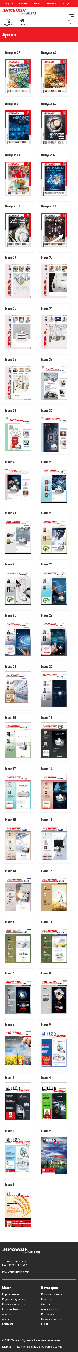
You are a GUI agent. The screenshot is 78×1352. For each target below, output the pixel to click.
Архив (6, 1319)
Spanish (23, 3)
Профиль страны (51, 1319)
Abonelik (7, 1314)
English (9, 3)
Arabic (37, 3)
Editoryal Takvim (11, 1309)
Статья (45, 1304)
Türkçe (65, 3)
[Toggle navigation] (71, 14)
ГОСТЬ (45, 1324)
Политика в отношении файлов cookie (39, 1346)
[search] (69, 22)
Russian (51, 3)
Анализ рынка (49, 1309)
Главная (7, 1346)
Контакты (8, 1324)
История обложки (51, 1294)
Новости (46, 1299)
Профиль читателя (13, 1304)
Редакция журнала (13, 1299)
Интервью (47, 1314)
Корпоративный (12, 1294)
